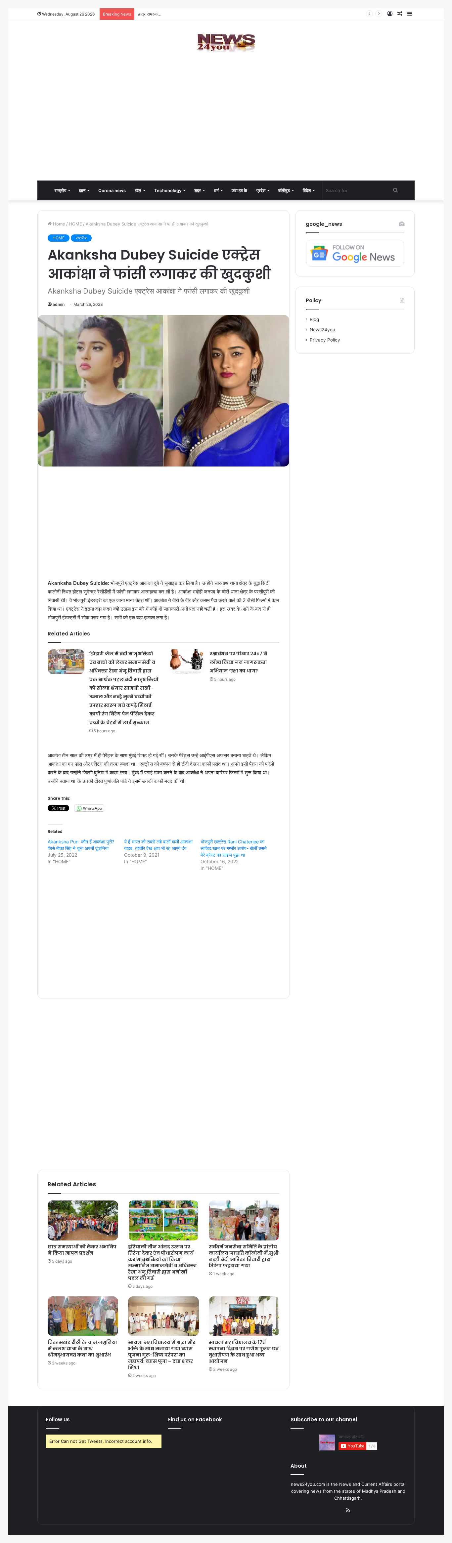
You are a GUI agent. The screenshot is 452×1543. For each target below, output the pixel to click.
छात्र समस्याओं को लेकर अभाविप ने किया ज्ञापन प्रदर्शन (181, 14)
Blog (314, 319)
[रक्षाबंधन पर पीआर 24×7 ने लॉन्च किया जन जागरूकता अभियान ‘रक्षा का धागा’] (186, 661)
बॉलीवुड (284, 190)
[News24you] (226, 42)
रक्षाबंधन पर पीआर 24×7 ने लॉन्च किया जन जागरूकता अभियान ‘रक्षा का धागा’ (238, 662)
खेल (138, 190)
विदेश (307, 190)
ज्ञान (82, 190)
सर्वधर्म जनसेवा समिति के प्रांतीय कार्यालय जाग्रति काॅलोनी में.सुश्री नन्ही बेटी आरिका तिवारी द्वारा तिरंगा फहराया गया (244, 1256)
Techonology (167, 190)
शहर (197, 190)
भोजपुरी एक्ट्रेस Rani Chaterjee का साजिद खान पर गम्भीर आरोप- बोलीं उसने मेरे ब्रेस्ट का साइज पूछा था (234, 848)
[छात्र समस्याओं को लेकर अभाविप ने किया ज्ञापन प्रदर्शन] (83, 1220)
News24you (322, 329)
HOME (75, 223)
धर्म (216, 190)
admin (59, 304)
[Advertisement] (226, 127)
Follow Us (58, 1419)
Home (58, 223)
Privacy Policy (325, 340)
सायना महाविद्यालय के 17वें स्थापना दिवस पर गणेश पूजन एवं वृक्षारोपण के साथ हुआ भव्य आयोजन (244, 1351)
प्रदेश (260, 190)
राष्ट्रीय (60, 190)
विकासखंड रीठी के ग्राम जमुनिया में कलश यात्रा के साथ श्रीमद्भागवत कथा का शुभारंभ (82, 1348)
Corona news (112, 190)
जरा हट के (239, 190)
